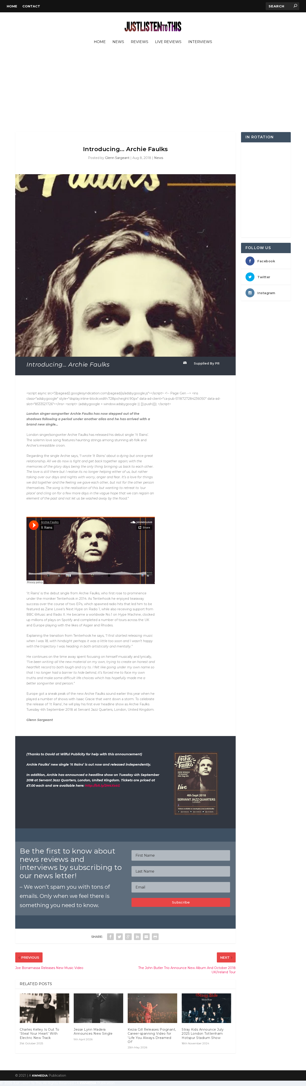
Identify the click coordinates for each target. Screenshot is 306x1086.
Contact (31, 6)
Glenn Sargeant (117, 158)
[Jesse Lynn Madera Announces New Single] (98, 1008)
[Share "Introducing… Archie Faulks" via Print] (155, 936)
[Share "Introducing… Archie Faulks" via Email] (146, 936)
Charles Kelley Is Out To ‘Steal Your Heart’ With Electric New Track (39, 1033)
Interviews (200, 42)
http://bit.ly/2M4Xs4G (102, 786)
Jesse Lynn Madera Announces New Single (93, 1031)
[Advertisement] (153, 89)
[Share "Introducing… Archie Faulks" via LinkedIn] (137, 936)
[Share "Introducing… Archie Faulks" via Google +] (128, 936)
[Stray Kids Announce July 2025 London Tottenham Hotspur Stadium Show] (206, 1008)
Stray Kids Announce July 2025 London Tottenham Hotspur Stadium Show (203, 1033)
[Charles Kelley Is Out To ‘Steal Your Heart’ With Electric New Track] (44, 1008)
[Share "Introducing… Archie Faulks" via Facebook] (110, 936)
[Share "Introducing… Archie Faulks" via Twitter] (119, 936)
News (118, 42)
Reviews (139, 42)
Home (12, 6)
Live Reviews (168, 42)
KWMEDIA (40, 1075)
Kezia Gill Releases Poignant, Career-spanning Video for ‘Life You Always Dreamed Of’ (152, 1035)
